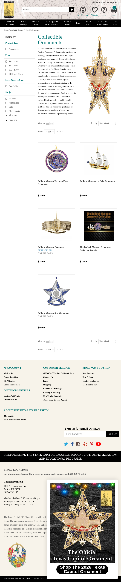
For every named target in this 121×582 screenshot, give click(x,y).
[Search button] (71, 9)
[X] (66, 444)
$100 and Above (16, 74)
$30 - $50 (13, 66)
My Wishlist (9, 381)
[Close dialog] (114, 483)
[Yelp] (85, 444)
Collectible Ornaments (9, 23)
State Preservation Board (15, 420)
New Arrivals (88, 373)
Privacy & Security (51, 392)
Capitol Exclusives (91, 381)
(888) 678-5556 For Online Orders (58, 373)
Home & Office (35, 23)
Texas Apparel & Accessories (51, 23)
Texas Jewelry (23, 23)
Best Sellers (14, 86)
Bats (11, 107)
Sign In (113, 2)
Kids (78, 23)
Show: (40, 131)
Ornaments (13, 49)
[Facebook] (72, 444)
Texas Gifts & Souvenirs (102, 23)
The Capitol (9, 416)
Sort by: (94, 123)
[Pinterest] (91, 444)
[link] (82, 523)
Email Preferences (12, 385)
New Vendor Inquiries (52, 396)
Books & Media (67, 23)
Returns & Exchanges (52, 389)
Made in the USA (90, 385)
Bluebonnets (14, 111)
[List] (52, 123)
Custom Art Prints (12, 396)
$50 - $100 (14, 70)
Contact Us (48, 377)
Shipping (47, 385)
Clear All (13, 120)
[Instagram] (78, 444)
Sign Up (112, 434)
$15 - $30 (13, 61)
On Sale (115, 23)
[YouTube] (98, 444)
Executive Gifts (10, 400)
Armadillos (14, 103)
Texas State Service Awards (55, 400)
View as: (41, 123)
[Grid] (47, 123)
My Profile (8, 373)
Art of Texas (88, 23)
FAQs (45, 381)
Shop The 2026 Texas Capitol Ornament (82, 569)
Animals (12, 98)
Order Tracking (11, 377)
